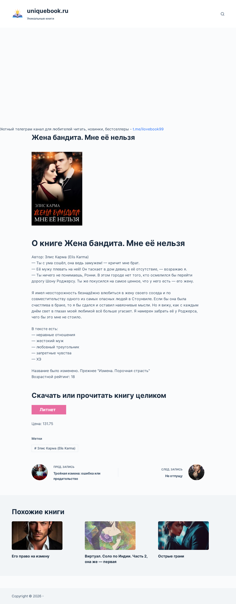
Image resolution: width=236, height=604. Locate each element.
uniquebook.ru (47, 10)
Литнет (48, 409)
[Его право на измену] (37, 535)
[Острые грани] (183, 535)
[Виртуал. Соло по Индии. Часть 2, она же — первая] (110, 535)
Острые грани (171, 556)
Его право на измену (30, 556)
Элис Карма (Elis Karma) (54, 448)
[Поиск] (222, 14)
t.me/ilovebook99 (148, 129)
